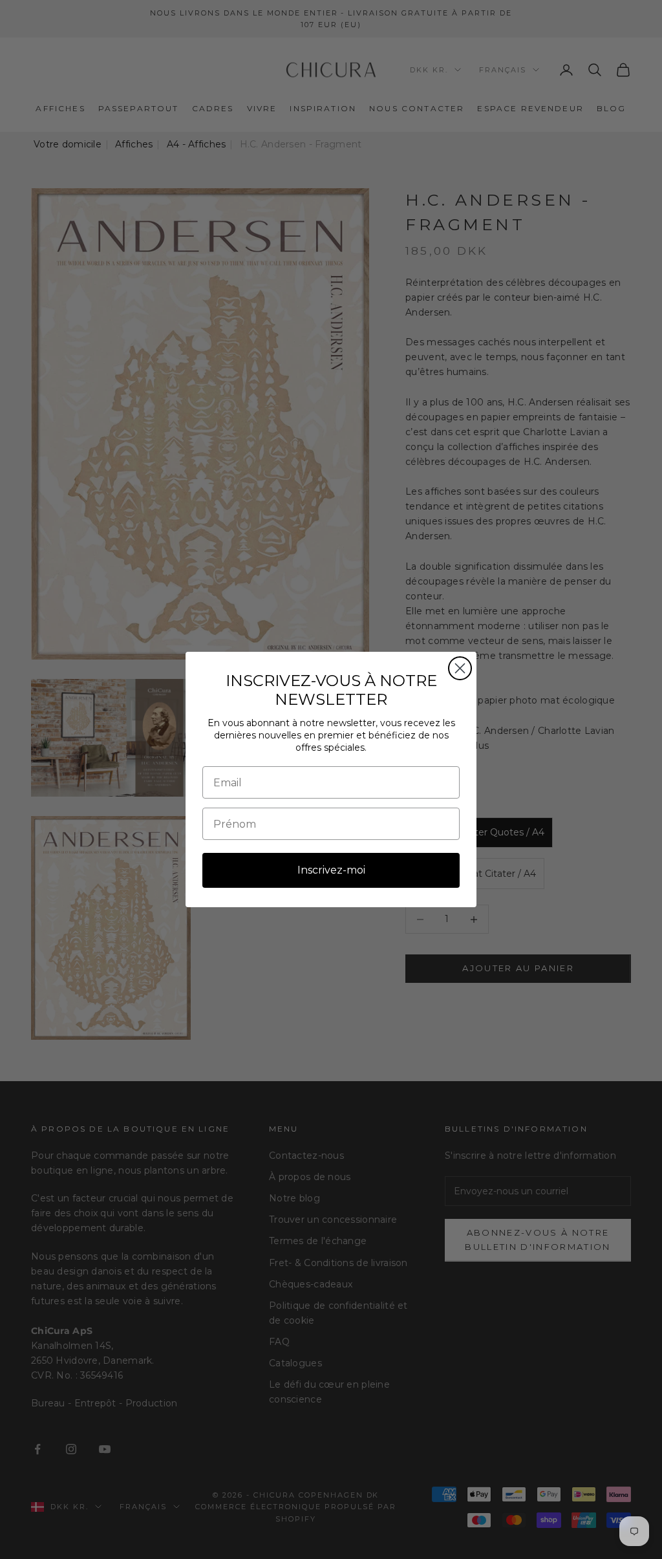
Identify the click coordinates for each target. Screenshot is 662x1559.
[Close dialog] (460, 668)
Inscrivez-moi (331, 870)
